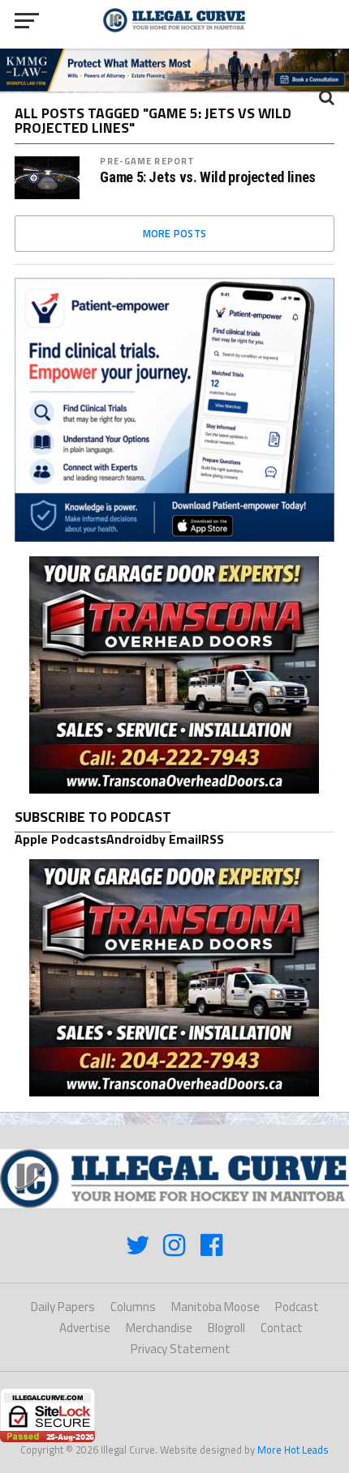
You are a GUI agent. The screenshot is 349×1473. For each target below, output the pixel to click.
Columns (133, 1306)
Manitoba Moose (215, 1306)
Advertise (84, 1327)
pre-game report (147, 161)
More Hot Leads (293, 1449)
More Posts (175, 233)
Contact (282, 1327)
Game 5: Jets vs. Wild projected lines (207, 177)
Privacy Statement (181, 1348)
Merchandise (159, 1327)
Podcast (297, 1306)
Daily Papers (63, 1306)
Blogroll (226, 1327)
